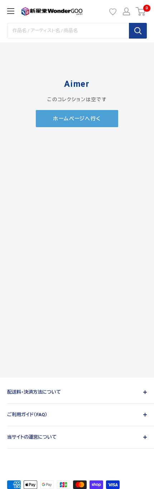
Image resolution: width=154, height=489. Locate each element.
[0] (140, 11)
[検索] (138, 31)
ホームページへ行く (77, 118)
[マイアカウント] (126, 11)
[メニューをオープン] (10, 11)
